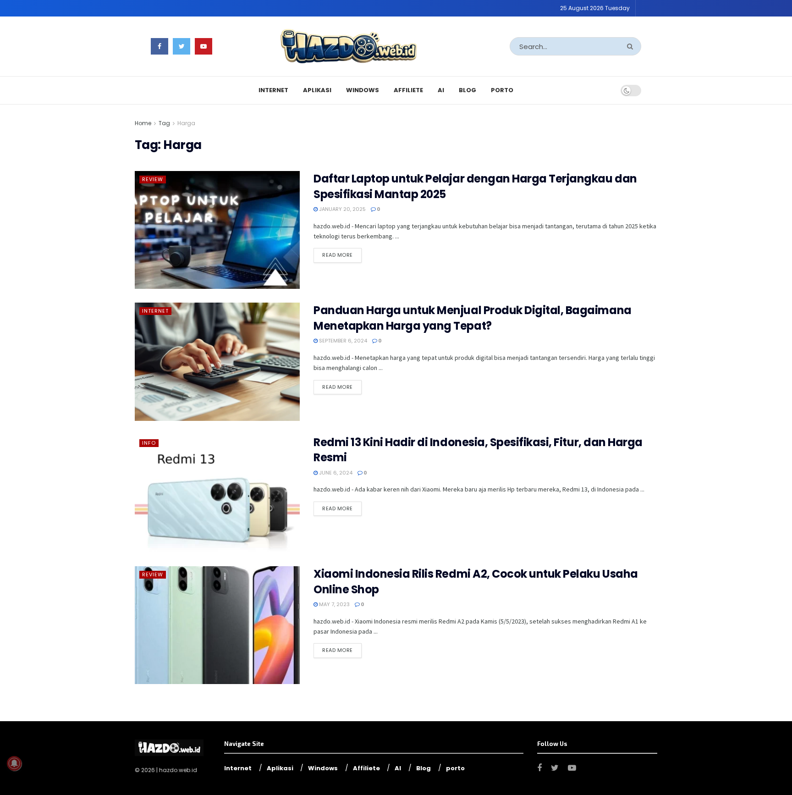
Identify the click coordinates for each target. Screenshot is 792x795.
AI (441, 90)
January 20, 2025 (342, 209)
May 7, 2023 (334, 604)
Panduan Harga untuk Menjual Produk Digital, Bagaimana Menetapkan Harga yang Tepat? (473, 318)
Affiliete (408, 90)
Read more (337, 255)
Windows (362, 90)
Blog (467, 90)
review (152, 179)
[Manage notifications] (14, 763)
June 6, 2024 (335, 472)
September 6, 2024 (342, 340)
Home (143, 123)
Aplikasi (317, 90)
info (149, 443)
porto (502, 90)
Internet (273, 90)
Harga (186, 123)
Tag (164, 123)
